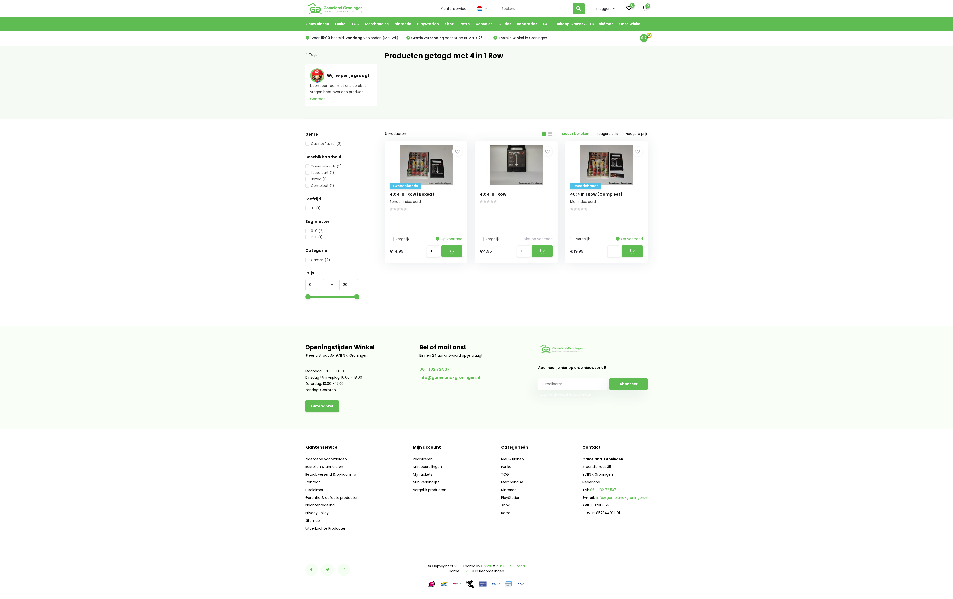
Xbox (449, 23)
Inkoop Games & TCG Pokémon (585, 23)
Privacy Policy (317, 512)
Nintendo (403, 23)
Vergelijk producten (429, 489)
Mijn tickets (422, 474)
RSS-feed (517, 566)
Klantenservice (453, 8)
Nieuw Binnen (317, 23)
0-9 (317, 230)
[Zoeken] (579, 8)
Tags (313, 54)
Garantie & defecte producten (332, 497)
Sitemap (312, 520)
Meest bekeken (575, 133)
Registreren (423, 459)
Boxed (319, 179)
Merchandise (377, 23)
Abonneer (629, 383)
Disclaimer (314, 489)
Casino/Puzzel (326, 143)
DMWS (486, 566)
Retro (465, 23)
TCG (355, 23)
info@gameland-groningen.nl (449, 377)
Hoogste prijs (637, 133)
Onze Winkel (630, 23)
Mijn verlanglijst (426, 482)
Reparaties (527, 23)
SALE (547, 23)
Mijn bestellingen (427, 466)
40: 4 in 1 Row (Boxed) (412, 194)
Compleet (322, 185)
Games (320, 259)
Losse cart (322, 172)
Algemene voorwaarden (326, 459)
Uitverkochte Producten (325, 528)
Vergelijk (402, 238)
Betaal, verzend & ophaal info (330, 474)
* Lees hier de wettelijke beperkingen (564, 394)
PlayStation (428, 23)
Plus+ (500, 566)
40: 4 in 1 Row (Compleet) (596, 194)
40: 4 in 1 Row (493, 194)
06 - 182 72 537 (434, 369)
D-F (317, 237)
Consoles (484, 23)
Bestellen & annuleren (324, 466)
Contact (317, 98)
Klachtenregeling (320, 505)
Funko (340, 23)
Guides (504, 23)
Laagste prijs (607, 133)
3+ (316, 208)
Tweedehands (326, 166)
